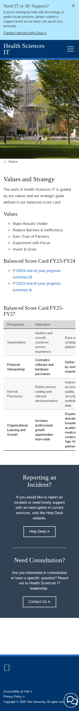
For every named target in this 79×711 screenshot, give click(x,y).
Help (42, 533)
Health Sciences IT (24, 49)
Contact (42, 603)
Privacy (14, 696)
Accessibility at (18, 691)
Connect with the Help (25, 33)
